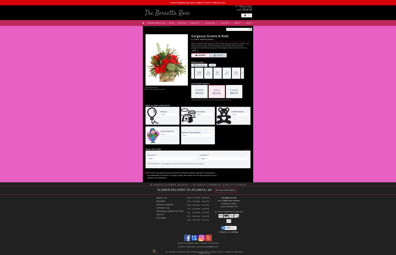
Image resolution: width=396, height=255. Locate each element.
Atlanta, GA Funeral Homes (188, 243)
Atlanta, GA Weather (186, 247)
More (249, 23)
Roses (171, 23)
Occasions (210, 23)
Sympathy (195, 23)
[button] (246, 15)
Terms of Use (204, 253)
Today (212, 65)
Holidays (225, 23)
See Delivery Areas (225, 190)
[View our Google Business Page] (194, 241)
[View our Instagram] (201, 241)
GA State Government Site (207, 247)
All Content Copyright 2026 (177, 252)
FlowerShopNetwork (199, 252)
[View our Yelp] (208, 241)
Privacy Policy (217, 252)
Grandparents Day (156, 23)
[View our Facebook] (187, 241)
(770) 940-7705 (247, 10)
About (238, 23)
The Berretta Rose (167, 13)
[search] (250, 29)
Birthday (182, 23)
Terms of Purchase (233, 252)
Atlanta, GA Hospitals (210, 243)
